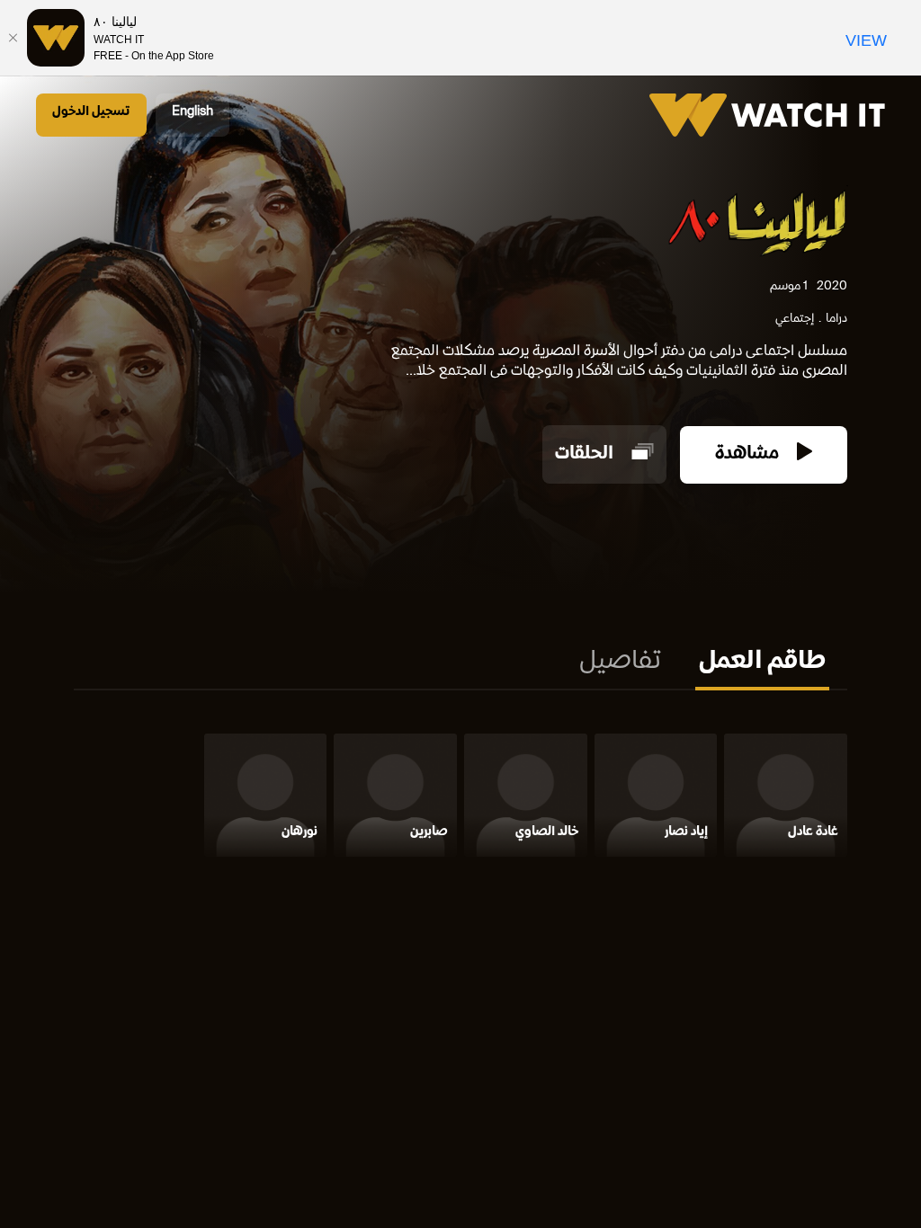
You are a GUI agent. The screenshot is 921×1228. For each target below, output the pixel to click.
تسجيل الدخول (91, 112)
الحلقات (586, 454)
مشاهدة (749, 454)
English (192, 112)
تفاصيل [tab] (620, 662)
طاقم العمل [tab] (762, 662)
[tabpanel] (460, 799)
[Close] (13, 37)
